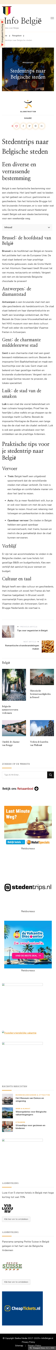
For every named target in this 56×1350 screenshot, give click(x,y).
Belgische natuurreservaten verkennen (10, 709)
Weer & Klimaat (23, 1109)
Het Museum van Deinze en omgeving (30, 1100)
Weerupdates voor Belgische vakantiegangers (31, 1113)
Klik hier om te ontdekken (16, 1219)
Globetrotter (28, 112)
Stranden (20, 1122)
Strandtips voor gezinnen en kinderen (30, 1127)
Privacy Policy (28, 1342)
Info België (23, 21)
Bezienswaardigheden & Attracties (33, 1095)
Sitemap (19, 1345)
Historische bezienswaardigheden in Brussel (40, 694)
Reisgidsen (28, 62)
